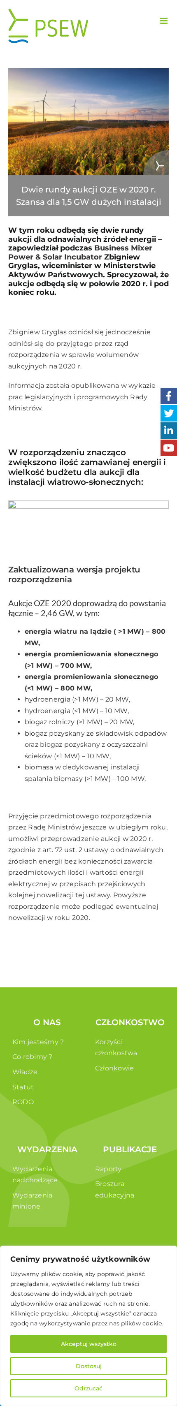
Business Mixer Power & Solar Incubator (80, 252)
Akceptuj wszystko (88, 1344)
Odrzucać (88, 1388)
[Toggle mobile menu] (164, 20)
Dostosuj (89, 1366)
